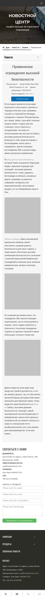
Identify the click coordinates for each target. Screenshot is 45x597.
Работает (29, 93)
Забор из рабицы (11, 239)
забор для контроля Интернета (19, 159)
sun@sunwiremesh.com (12, 466)
